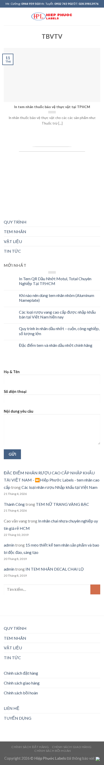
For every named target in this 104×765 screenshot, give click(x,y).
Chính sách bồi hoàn (21, 692)
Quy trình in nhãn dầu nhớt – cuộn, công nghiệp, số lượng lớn (59, 331)
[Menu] (7, 16)
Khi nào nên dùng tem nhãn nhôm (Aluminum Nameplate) (56, 298)
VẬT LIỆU (13, 241)
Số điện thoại (15, 391)
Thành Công (14, 504)
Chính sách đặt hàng (21, 673)
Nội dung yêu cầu (18, 411)
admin (9, 544)
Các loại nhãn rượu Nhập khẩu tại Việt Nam (59, 487)
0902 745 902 (63, 4)
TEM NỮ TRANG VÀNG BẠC (62, 504)
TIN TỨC (12, 251)
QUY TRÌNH (15, 221)
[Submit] (95, 589)
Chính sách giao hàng (22, 682)
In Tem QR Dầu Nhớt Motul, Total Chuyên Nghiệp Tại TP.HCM (55, 281)
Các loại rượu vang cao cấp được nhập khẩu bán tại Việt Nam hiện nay (57, 314)
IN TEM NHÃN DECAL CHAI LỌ (54, 569)
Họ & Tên (12, 372)
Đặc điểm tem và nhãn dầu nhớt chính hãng (55, 345)
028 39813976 (88, 4)
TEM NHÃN (15, 231)
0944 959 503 (30, 4)
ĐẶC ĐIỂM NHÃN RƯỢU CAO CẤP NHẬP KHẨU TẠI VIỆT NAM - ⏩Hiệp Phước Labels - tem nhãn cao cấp (51, 480)
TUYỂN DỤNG (17, 718)
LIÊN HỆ (11, 708)
